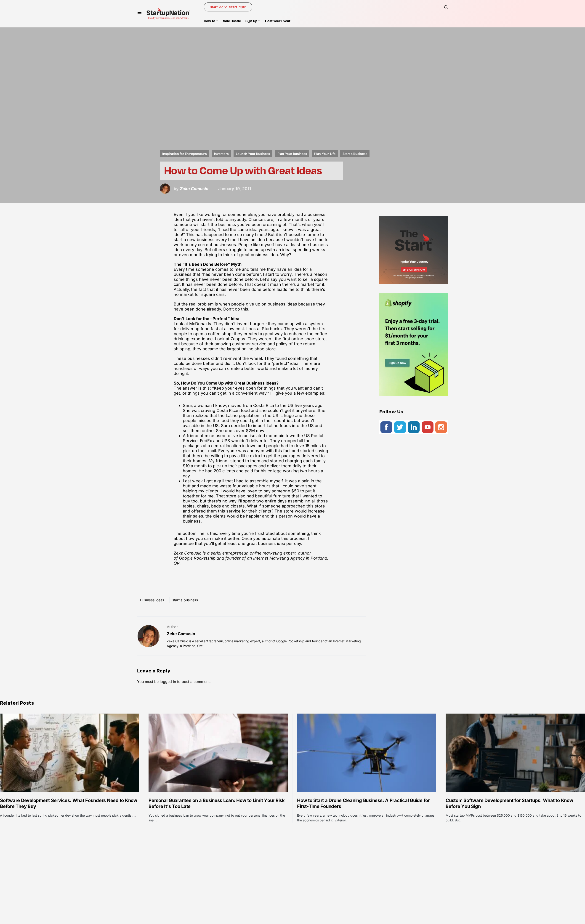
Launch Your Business (253, 154)
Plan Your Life (324, 154)
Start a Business (355, 154)
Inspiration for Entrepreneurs (184, 154)
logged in (168, 681)
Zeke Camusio (181, 633)
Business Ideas (152, 600)
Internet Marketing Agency (279, 558)
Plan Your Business (292, 154)
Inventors (221, 154)
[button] (139, 13)
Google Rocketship (197, 558)
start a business (185, 600)
